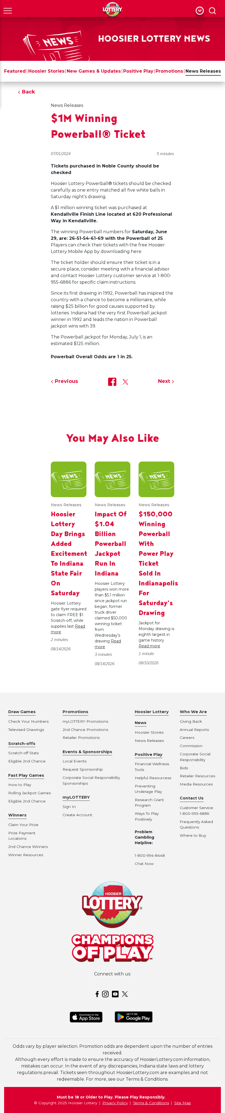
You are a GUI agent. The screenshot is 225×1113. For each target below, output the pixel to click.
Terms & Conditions (151, 1103)
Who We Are (193, 711)
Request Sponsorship (83, 769)
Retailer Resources (197, 776)
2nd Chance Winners (28, 846)
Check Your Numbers (28, 721)
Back (28, 92)
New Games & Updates (94, 71)
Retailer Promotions (81, 737)
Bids (184, 768)
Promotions (169, 71)
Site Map (182, 1103)
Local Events (74, 761)
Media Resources (196, 784)
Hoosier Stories (46, 71)
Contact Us (192, 798)
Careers (187, 737)
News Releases (203, 71)
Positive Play (138, 71)
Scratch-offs (21, 743)
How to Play (19, 784)
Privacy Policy (115, 1103)
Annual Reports (194, 729)
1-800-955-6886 (194, 813)
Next (164, 381)
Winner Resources (25, 855)
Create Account (77, 815)
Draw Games (22, 711)
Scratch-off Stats (23, 753)
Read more (149, 646)
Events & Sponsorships (87, 751)
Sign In (69, 806)
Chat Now (144, 863)
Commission (191, 746)
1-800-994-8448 (150, 855)
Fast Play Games (26, 775)
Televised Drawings (26, 729)
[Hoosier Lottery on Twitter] (125, 993)
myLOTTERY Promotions (85, 721)
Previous (66, 381)
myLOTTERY (76, 797)
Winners (17, 815)
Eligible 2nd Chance (27, 761)
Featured (15, 71)
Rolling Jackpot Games (29, 793)
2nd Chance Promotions (85, 729)
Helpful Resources (152, 778)
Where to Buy (193, 835)
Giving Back (191, 721)
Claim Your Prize (23, 824)
